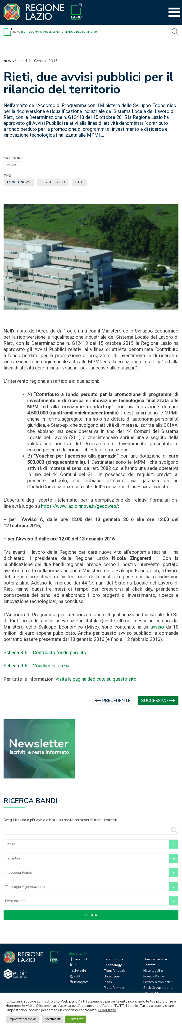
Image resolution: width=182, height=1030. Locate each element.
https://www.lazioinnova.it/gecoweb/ (79, 506)
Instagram (80, 982)
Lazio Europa (113, 959)
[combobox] (91, 844)
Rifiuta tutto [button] (75, 1019)
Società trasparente (158, 987)
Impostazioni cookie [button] (22, 1019)
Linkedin (79, 970)
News (16, 32)
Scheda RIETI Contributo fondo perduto (45, 652)
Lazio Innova (18, 182)
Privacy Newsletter (157, 982)
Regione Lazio (53, 182)
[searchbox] (85, 858)
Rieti (79, 182)
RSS (76, 976)
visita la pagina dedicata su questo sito (96, 679)
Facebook (80, 959)
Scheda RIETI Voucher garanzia (36, 666)
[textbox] (91, 844)
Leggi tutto (107, 1010)
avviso (158, 627)
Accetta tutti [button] (53, 1019)
